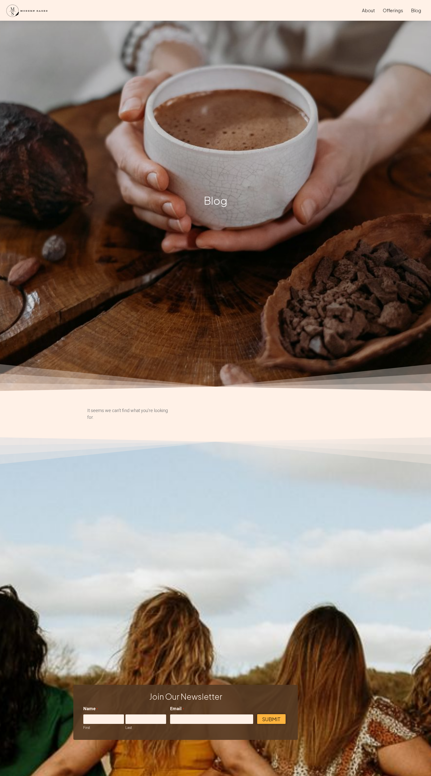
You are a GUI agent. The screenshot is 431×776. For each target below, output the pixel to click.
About (368, 10)
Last (128, 727)
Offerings (393, 10)
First (86, 727)
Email (177, 708)
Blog (416, 10)
